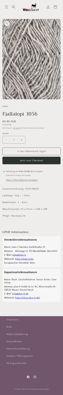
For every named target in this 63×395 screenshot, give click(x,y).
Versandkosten (14, 341)
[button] (6, 6)
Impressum (12, 319)
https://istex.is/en (24, 259)
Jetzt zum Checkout (31, 160)
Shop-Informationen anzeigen (22, 180)
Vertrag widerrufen (16, 363)
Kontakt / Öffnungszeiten (19, 356)
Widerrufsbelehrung (17, 334)
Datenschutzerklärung (18, 349)
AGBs (9, 327)
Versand (16, 128)
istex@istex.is (19, 255)
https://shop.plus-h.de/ (27, 298)
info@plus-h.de (20, 294)
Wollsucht (26, 389)
